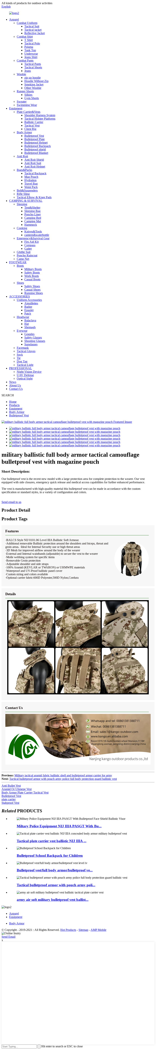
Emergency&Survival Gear (33, 238)
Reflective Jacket (34, 33)
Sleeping (22, 204)
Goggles (29, 334)
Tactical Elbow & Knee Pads (34, 197)
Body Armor (24, 132)
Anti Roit (22, 156)
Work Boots (31, 276)
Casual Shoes (32, 289)
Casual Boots (32, 279)
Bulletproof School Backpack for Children (50, 856)
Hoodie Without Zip (36, 81)
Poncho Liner (32, 214)
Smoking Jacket (33, 84)
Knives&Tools (33, 231)
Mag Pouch (31, 176)
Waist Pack (31, 187)
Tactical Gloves (26, 351)
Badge (28, 306)
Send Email (8, 936)
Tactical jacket (32, 29)
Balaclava (30, 320)
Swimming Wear (27, 105)
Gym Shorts (31, 98)
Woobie (21, 74)
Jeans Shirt (30, 57)
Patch (27, 313)
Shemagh (30, 327)
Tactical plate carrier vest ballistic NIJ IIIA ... (51, 841)
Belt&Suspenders (27, 190)
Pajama (28, 46)
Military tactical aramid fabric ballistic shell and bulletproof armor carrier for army (63, 775)
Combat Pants (25, 60)
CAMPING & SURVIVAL (25, 200)
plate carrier (9, 799)
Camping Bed (32, 217)
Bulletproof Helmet (36, 142)
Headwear (23, 317)
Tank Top (30, 50)
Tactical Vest (32, 125)
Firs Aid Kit (31, 241)
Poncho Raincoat (27, 255)
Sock (20, 354)
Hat (26, 323)
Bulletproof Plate (34, 139)
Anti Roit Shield (34, 159)
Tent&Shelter (32, 207)
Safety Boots (32, 272)
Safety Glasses (33, 337)
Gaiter (28, 248)
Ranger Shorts (25, 91)
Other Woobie (32, 87)
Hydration (30, 180)
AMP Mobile (98, 929)
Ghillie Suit (23, 252)
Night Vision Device (29, 371)
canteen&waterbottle (36, 235)
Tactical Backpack (35, 173)
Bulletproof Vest (34, 135)
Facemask (23, 347)
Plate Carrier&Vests (28, 111)
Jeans (27, 70)
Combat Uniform (27, 23)
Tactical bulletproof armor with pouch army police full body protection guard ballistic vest (63, 778)
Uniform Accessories (29, 299)
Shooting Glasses (34, 341)
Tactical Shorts (33, 67)
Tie (19, 358)
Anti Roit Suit (32, 163)
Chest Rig (30, 129)
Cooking (22, 228)
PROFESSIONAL (20, 368)
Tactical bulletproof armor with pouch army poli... (56, 885)
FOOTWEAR (17, 262)
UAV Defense (25, 375)
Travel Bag (31, 183)
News (12, 382)
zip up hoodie (32, 77)
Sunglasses (30, 344)
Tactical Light (25, 364)
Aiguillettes (31, 303)
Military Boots (33, 269)
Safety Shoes (32, 286)
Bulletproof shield (35, 149)
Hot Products (68, 929)
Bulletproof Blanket (36, 152)
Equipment (15, 108)
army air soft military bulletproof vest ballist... (52, 900)
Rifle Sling (23, 193)
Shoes (20, 282)
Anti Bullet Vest (11, 785)
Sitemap (83, 929)
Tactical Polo (32, 43)
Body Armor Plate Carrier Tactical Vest (25, 792)
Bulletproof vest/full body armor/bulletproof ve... (55, 870)
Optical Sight (25, 378)
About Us (15, 385)
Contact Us (16, 388)
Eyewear (22, 330)
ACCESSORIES (19, 296)
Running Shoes (33, 293)
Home (13, 401)
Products (14, 405)
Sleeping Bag (32, 211)
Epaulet (28, 310)
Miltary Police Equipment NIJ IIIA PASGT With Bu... (59, 826)
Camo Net (23, 258)
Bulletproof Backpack (37, 146)
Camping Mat (32, 221)
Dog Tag (22, 361)
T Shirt (28, 40)
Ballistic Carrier (33, 122)
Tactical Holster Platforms (39, 118)
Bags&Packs (24, 170)
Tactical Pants (32, 64)
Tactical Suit (31, 26)
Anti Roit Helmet (34, 166)
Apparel (14, 19)
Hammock (30, 224)
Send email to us (11, 502)
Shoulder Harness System (39, 115)
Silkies (28, 94)
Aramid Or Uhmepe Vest (17, 789)
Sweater (21, 101)
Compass (29, 245)
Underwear (31, 53)
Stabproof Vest (10, 802)
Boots (20, 265)
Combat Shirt (25, 36)
